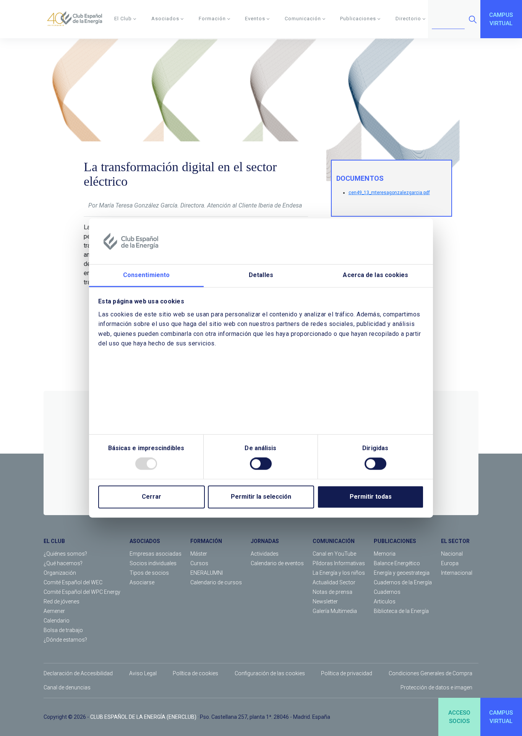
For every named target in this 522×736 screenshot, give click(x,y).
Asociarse (142, 582)
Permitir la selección (261, 497)
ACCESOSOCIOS (459, 717)
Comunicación (303, 18)
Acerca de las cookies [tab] (375, 275)
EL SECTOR (455, 541)
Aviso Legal (143, 673)
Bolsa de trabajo (63, 630)
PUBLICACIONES (395, 541)
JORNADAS (265, 541)
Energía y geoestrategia (402, 573)
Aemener (54, 611)
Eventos (255, 18)
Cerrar (151, 497)
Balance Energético (397, 563)
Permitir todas (371, 497)
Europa (450, 563)
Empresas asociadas (156, 554)
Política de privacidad (346, 673)
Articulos (385, 601)
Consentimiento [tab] (146, 275)
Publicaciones (358, 18)
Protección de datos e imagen (436, 687)
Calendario (57, 621)
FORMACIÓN (206, 541)
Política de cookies (195, 673)
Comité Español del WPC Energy (82, 592)
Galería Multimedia (335, 611)
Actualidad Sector (334, 582)
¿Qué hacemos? (63, 563)
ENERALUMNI (206, 573)
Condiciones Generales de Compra (430, 673)
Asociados (165, 18)
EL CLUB (54, 541)
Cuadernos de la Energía (403, 582)
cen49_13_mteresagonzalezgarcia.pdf (389, 192)
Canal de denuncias (67, 687)
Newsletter (325, 601)
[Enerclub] (77, 19)
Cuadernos (387, 592)
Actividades (265, 554)
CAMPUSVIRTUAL (501, 19)
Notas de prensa (332, 592)
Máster (198, 554)
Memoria (385, 554)
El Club (123, 18)
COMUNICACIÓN (334, 541)
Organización (60, 573)
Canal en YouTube (334, 554)
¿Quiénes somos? (65, 554)
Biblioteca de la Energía (401, 611)
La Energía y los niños (339, 573)
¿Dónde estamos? (65, 640)
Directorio (408, 18)
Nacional (452, 554)
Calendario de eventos (277, 563)
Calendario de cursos (216, 582)
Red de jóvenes (61, 601)
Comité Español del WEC (73, 582)
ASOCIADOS (145, 541)
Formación (212, 18)
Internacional (456, 573)
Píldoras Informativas (339, 563)
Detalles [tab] (261, 275)
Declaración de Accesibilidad (78, 673)
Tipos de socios (149, 573)
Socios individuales (153, 563)
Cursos (199, 563)
